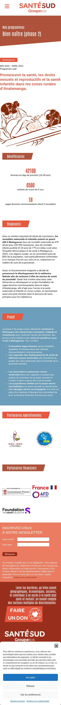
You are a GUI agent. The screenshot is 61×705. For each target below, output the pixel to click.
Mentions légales (17, 701)
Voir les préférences (30, 694)
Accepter (30, 677)
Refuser (30, 686)
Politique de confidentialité (38, 701)
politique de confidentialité (25, 577)
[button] (56, 645)
